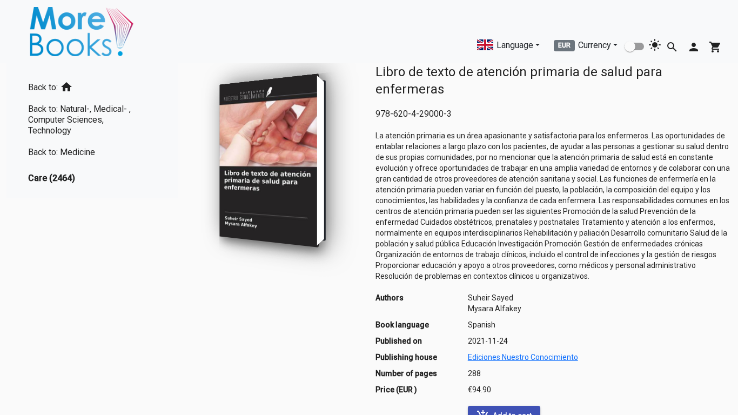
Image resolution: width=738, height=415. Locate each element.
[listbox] (92, 130)
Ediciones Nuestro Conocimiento (523, 357)
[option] (92, 85)
